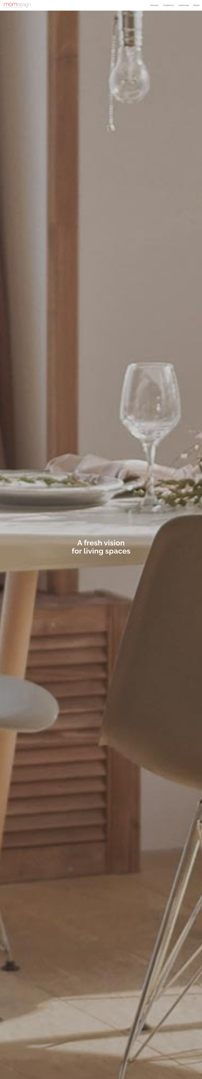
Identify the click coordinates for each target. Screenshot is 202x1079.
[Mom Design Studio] (16, 5)
